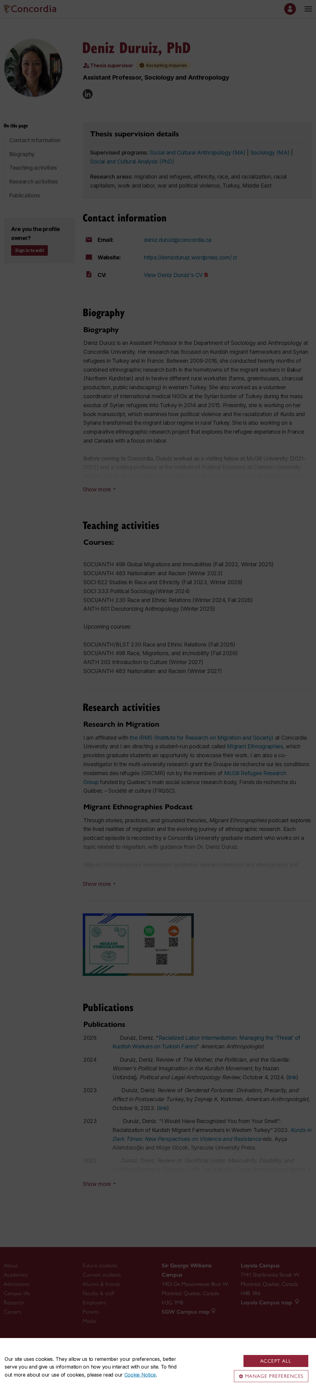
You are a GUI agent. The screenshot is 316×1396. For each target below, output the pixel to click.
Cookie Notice (140, 1375)
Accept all (276, 1361)
